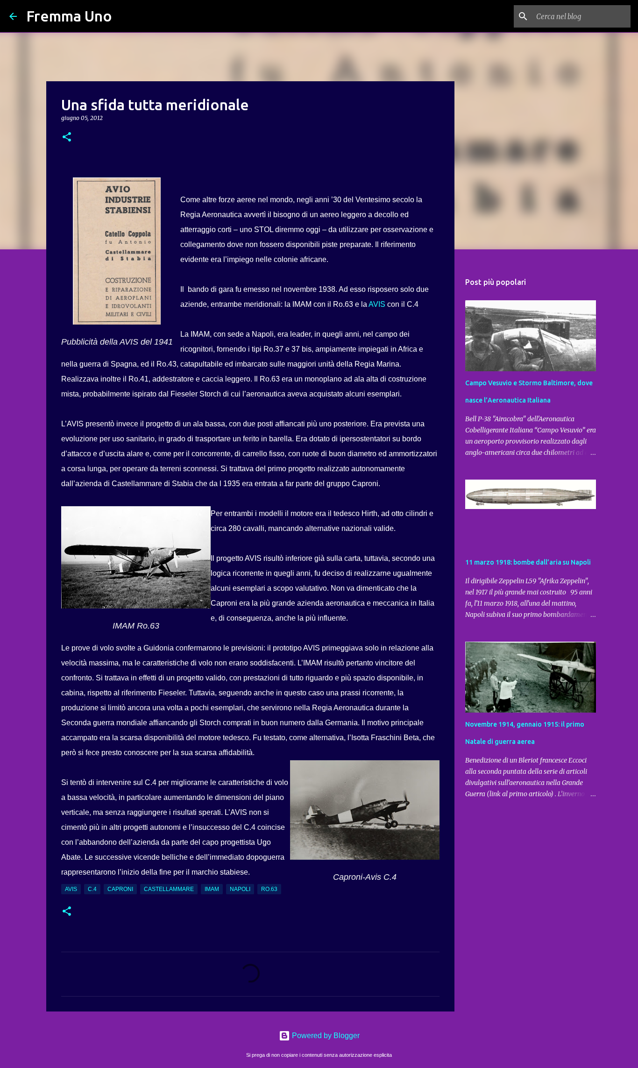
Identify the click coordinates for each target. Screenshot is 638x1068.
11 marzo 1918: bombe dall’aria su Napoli (528, 562)
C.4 (92, 889)
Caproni (120, 889)
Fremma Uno (69, 15)
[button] (66, 137)
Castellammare (169, 889)
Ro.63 (269, 889)
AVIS (378, 304)
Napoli (240, 889)
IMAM (212, 889)
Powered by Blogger (325, 1036)
